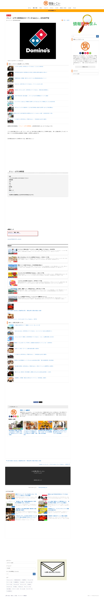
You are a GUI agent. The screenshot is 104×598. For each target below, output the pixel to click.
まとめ (69, 7)
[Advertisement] (38, 392)
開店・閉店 (35, 7)
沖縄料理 (17, 582)
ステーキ (10, 584)
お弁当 (22, 582)
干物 (15, 586)
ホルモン (10, 586)
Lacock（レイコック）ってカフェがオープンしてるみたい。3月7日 (53, 464)
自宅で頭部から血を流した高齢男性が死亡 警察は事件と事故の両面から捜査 (24, 460)
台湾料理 (10, 591)
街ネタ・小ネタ (63, 7)
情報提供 (25, 595)
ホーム (29, 7)
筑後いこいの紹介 (14, 595)
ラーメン (10, 582)
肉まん (21, 586)
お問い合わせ (7, 595)
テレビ (74, 7)
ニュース (46, 7)
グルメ (40, 7)
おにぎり (17, 584)
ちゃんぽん (29, 582)
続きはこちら (85, 66)
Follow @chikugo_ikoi (43, 487)
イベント (51, 7)
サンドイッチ (28, 586)
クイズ (56, 7)
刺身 (30, 584)
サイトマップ (20, 595)
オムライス (23, 584)
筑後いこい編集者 (66, 20)
